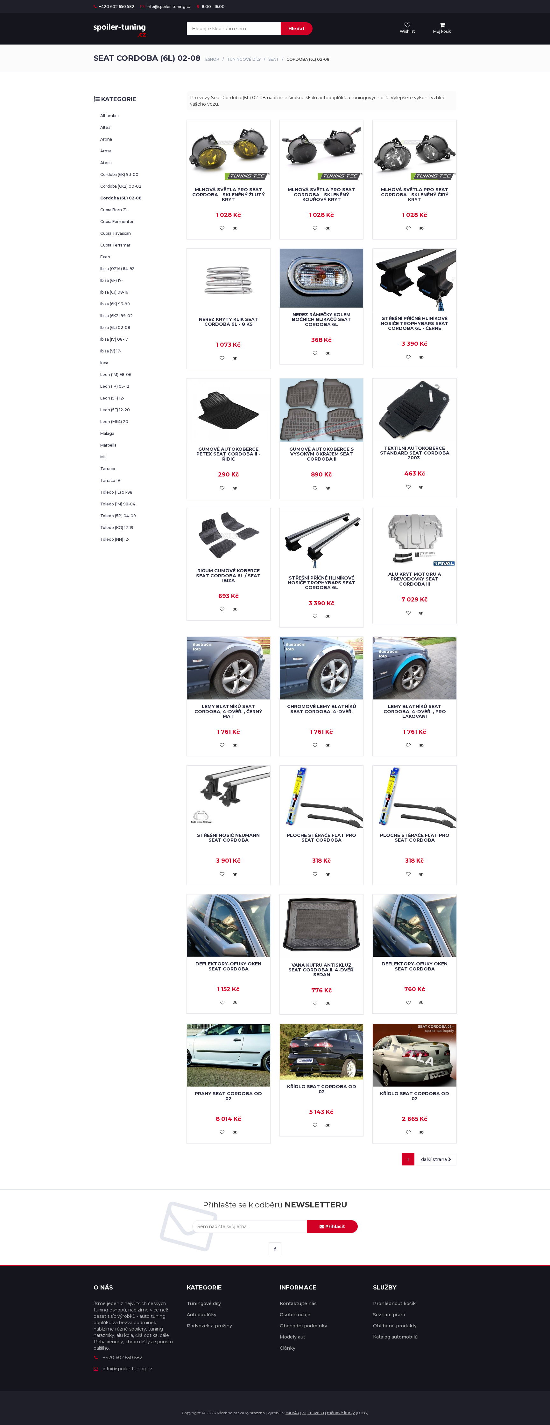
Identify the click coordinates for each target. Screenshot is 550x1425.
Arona (106, 139)
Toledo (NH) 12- (115, 539)
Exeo (105, 256)
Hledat (296, 28)
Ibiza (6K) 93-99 (115, 304)
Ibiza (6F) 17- (111, 280)
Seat (273, 59)
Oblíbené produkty (395, 1326)
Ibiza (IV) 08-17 (114, 339)
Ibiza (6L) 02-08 (115, 327)
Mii (103, 457)
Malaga (107, 433)
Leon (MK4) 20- (115, 421)
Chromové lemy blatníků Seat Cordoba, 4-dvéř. (321, 709)
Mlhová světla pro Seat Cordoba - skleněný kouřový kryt (321, 194)
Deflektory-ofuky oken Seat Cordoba (228, 966)
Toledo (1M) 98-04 (117, 504)
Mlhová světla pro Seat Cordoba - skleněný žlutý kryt (228, 194)
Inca (104, 362)
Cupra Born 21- (114, 209)
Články (287, 1348)
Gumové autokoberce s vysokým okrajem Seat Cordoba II (321, 454)
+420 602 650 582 (116, 6)
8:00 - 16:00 (213, 6)
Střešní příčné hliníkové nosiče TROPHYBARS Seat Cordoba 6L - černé (414, 323)
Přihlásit (334, 1226)
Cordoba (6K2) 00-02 (120, 186)
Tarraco (107, 468)
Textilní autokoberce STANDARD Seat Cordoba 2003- (414, 453)
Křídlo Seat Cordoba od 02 (321, 1089)
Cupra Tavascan (115, 233)
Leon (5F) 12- (112, 398)
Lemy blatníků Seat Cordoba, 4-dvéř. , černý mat (228, 711)
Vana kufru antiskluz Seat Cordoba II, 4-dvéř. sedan (321, 970)
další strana (434, 1159)
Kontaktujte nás (298, 1303)
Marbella (108, 445)
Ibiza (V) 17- (110, 351)
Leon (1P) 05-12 (114, 386)
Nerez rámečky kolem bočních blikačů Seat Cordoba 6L (321, 319)
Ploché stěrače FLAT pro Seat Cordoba (321, 837)
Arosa (105, 151)
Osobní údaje (295, 1314)
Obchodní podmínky (303, 1326)
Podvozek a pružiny (209, 1326)
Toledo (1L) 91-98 (116, 492)
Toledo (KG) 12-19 (116, 527)
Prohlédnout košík (394, 1303)
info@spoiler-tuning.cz (168, 6)
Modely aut (292, 1337)
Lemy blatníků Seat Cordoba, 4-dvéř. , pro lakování (415, 711)
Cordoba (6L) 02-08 (121, 198)
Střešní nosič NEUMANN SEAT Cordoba (228, 837)
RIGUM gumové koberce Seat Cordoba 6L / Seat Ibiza (228, 575)
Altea (105, 127)
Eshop (212, 59)
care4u (292, 1412)
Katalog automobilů (395, 1337)
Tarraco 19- (111, 480)
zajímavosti (313, 1412)
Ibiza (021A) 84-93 (117, 268)
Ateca (106, 162)
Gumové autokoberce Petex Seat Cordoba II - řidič (228, 454)
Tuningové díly (244, 59)
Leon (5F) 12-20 (115, 409)
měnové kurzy (341, 1412)
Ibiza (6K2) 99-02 (116, 315)
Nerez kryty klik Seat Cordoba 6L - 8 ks (228, 321)
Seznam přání (389, 1314)
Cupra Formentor (117, 221)
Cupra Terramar (115, 245)
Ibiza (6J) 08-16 (114, 292)
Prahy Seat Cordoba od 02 (228, 1096)
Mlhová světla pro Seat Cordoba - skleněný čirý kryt (414, 194)
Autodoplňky (201, 1314)
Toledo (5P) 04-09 (118, 515)
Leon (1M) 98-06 (115, 374)
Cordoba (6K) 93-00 (119, 174)
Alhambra (109, 115)
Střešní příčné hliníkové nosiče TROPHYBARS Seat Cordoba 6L (322, 583)
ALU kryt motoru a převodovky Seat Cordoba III (414, 579)
